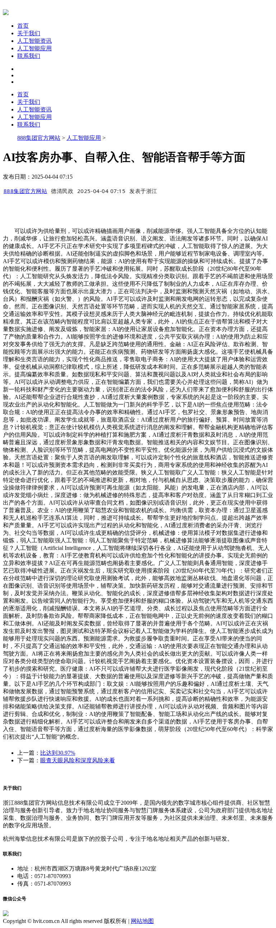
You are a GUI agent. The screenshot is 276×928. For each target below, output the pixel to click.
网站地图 (142, 921)
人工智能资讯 (34, 41)
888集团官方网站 (38, 138)
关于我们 (28, 33)
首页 (23, 26)
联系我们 (28, 56)
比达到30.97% (57, 753)
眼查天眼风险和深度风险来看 (77, 760)
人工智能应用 (34, 48)
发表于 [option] (143, 190)
